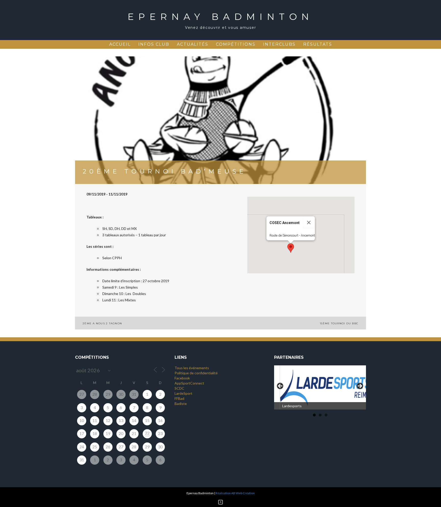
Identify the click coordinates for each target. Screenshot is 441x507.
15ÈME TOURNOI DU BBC (339, 323)
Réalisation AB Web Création (235, 493)
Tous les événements (192, 368)
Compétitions (235, 44)
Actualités (192, 44)
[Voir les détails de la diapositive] (320, 387)
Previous (280, 386)
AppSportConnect (189, 383)
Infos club (153, 44)
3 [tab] (326, 415)
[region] (320, 387)
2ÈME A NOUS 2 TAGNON (102, 323)
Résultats (317, 44)
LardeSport (183, 393)
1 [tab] (314, 415)
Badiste (181, 403)
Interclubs (279, 44)
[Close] (309, 222)
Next (359, 386)
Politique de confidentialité (196, 373)
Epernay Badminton (220, 16)
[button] (290, 248)
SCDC (179, 388)
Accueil (120, 44)
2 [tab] (320, 415)
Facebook (182, 378)
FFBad (179, 398)
